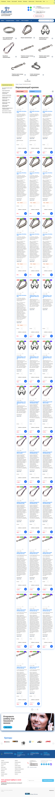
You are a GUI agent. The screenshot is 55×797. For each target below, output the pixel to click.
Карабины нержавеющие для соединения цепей (7, 109)
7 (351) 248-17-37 (40, 12)
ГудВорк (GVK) (19, 138)
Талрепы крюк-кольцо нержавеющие (6, 103)
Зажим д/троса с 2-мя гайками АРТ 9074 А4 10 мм (34, 296)
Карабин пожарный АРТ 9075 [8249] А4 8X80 (47, 503)
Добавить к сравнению (22, 148)
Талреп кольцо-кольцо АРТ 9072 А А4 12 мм (34, 553)
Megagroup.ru (51, 790)
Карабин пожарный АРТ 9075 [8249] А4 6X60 (21, 503)
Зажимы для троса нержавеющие (5, 93)
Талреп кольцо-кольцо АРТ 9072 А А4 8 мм (21, 668)
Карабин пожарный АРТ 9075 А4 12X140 (21, 453)
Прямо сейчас (8, 727)
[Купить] (25, 152)
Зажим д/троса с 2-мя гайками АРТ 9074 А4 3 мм (21, 357)
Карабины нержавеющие (6, 95)
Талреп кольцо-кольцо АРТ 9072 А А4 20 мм (21, 610)
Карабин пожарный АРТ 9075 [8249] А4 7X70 (34, 503)
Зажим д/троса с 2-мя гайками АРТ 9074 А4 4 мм (34, 357)
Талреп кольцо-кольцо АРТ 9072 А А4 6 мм (47, 610)
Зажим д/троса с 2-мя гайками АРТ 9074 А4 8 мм (21, 403)
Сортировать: (32, 91)
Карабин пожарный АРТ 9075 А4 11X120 (47, 402)
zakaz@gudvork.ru (39, 13)
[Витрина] (53, 91)
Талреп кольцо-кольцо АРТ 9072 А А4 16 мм (47, 553)
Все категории (27, 81)
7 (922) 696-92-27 (34, 765)
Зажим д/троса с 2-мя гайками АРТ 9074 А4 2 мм (47, 296)
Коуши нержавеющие (6, 90)
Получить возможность (48, 780)
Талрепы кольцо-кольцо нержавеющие (6, 98)
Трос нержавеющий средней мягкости (7, 88)
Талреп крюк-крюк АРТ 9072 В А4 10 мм (34, 668)
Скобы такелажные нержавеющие (5, 106)
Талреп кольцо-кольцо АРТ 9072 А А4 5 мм (34, 610)
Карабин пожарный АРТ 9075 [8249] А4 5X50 (47, 453)
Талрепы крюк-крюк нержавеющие (5, 100)
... (31, 20)
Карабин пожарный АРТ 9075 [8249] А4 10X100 (34, 402)
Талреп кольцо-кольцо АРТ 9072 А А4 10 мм (21, 553)
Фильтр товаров (20, 91)
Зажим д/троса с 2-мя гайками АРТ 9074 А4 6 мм (47, 357)
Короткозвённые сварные (7, 112)
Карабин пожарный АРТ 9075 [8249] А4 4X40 (34, 453)
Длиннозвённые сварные (6, 110)
